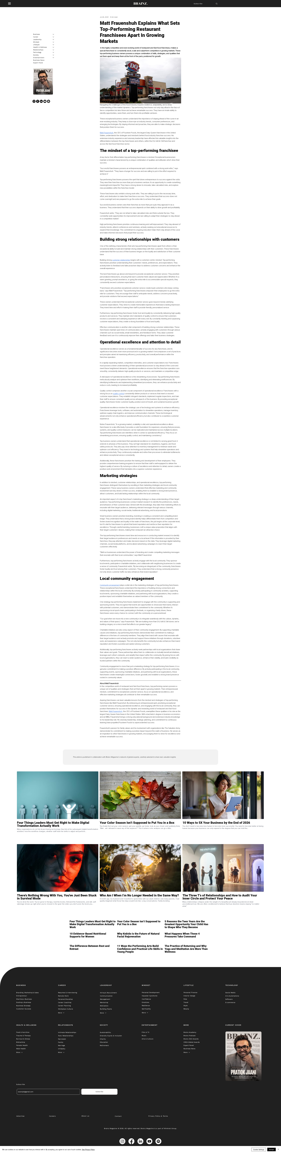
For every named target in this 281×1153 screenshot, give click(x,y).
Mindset (36, 42)
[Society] (53, 55)
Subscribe (198, 3)
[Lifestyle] (53, 44)
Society (36, 55)
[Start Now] (57, 832)
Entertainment (38, 57)
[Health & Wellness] (53, 47)
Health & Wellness (40, 47)
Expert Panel (38, 63)
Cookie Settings (258, 1149)
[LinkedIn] (41, 101)
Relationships (38, 50)
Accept (271, 1149)
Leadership (37, 39)
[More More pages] (63, 1012)
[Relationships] (53, 50)
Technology (37, 52)
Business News (38, 60)
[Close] (278, 1149)
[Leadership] (53, 39)
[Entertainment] (53, 57)
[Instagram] (34, 101)
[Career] (53, 37)
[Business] (53, 34)
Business (36, 34)
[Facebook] (37, 101)
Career (35, 37)
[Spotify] (48, 101)
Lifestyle (36, 44)
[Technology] (53, 52)
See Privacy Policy (88, 1149)
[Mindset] (53, 42)
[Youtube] (44, 101)
